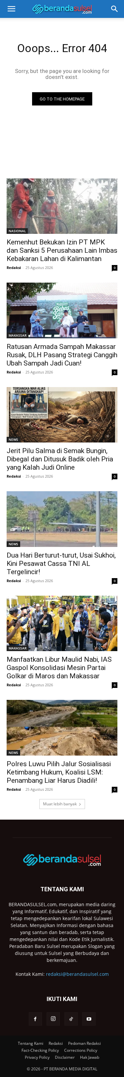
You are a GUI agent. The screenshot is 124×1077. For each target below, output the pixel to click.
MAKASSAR (17, 335)
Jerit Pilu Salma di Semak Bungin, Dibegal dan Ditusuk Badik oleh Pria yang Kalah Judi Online (60, 459)
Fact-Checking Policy (40, 1050)
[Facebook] (35, 1019)
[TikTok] (71, 1019)
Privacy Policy (37, 1057)
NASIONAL (17, 231)
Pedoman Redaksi (84, 1043)
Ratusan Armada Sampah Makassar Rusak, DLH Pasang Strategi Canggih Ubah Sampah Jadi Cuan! (62, 355)
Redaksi (14, 267)
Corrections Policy (80, 1050)
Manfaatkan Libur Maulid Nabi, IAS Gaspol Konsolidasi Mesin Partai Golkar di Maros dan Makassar (59, 667)
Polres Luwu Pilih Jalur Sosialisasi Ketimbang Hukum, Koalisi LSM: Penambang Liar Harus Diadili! (59, 772)
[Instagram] (53, 1019)
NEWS (13, 439)
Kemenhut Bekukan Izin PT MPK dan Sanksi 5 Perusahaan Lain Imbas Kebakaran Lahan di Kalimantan (62, 250)
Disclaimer (65, 1057)
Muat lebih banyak (60, 804)
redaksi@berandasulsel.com (77, 974)
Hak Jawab (89, 1057)
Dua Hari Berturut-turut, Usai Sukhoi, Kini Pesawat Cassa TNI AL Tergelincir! (61, 563)
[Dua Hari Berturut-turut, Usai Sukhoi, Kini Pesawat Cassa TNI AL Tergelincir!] (62, 519)
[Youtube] (89, 1019)
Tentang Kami (30, 1043)
